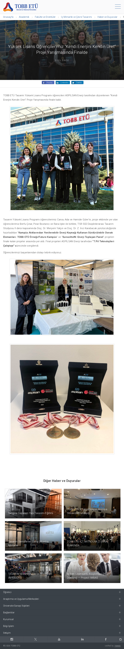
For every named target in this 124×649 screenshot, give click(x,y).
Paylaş (49, 83)
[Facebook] (106, 639)
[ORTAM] (121, 639)
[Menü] (118, 7)
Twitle (79, 83)
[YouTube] (59, 639)
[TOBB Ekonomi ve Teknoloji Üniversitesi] (20, 6)
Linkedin (64, 83)
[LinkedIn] (82, 639)
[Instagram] (12, 639)
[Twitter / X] (35, 639)
